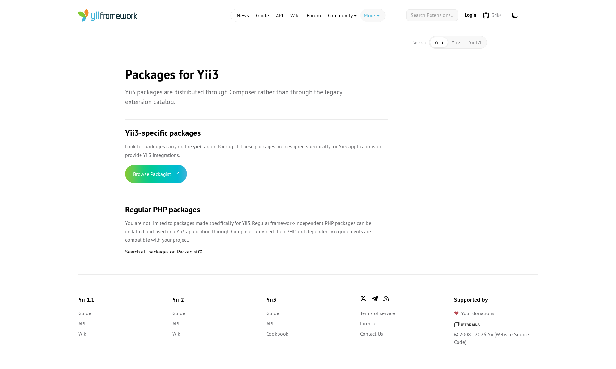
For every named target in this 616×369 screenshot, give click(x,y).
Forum (314, 15)
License (368, 323)
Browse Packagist (152, 174)
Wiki (295, 15)
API (279, 15)
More (370, 15)
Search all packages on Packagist (161, 251)
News (243, 15)
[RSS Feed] (386, 298)
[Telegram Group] (375, 298)
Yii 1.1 (475, 42)
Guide (262, 15)
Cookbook (277, 333)
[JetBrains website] (467, 324)
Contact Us (371, 333)
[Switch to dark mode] (514, 15)
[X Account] (363, 298)
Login (470, 15)
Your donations (477, 313)
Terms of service (377, 313)
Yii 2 (456, 42)
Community (341, 15)
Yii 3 (438, 42)
